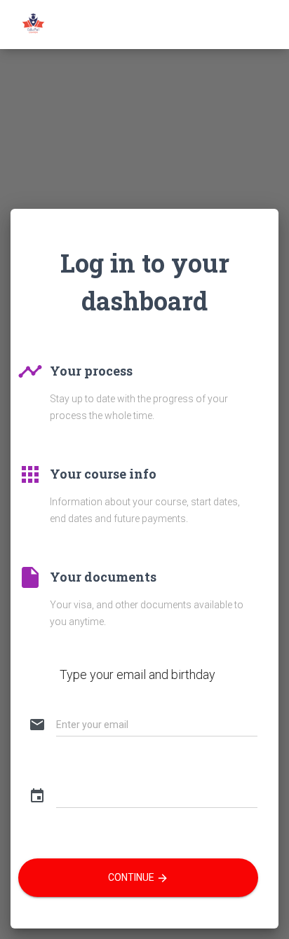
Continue (138, 878)
